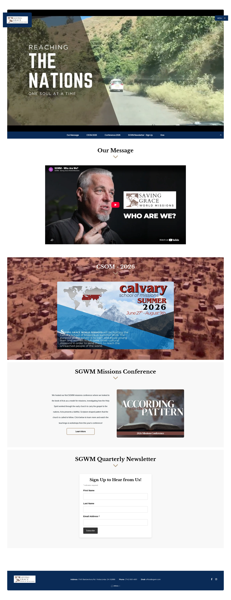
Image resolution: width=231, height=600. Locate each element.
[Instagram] (216, 579)
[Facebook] (211, 579)
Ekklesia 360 (115, 586)
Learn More (81, 431)
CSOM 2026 (92, 135)
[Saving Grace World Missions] (17, 20)
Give (162, 135)
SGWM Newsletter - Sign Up (140, 135)
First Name (88, 490)
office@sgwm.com (153, 579)
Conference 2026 (112, 135)
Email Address (91, 516)
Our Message (73, 135)
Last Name (88, 503)
